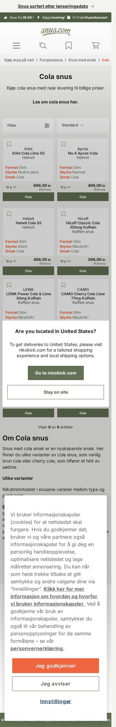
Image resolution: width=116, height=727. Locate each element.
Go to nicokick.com (55, 372)
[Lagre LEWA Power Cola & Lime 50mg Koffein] (8, 284)
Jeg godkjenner (56, 666)
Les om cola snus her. (56, 101)
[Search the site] (42, 45)
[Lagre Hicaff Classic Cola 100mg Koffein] (63, 214)
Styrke (11, 172)
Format (11, 167)
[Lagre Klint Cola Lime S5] (8, 144)
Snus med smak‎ (82, 60)
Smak (10, 177)
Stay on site (56, 392)
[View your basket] (95, 45)
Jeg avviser (56, 684)
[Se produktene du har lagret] (68, 45)
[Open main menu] (16, 45)
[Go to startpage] (55, 32)
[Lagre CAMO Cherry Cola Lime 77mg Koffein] (63, 284)
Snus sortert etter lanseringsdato (53, 6)
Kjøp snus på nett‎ (19, 60)
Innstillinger (55, 701)
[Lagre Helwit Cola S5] (8, 214)
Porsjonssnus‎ (51, 60)
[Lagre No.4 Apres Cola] (63, 144)
